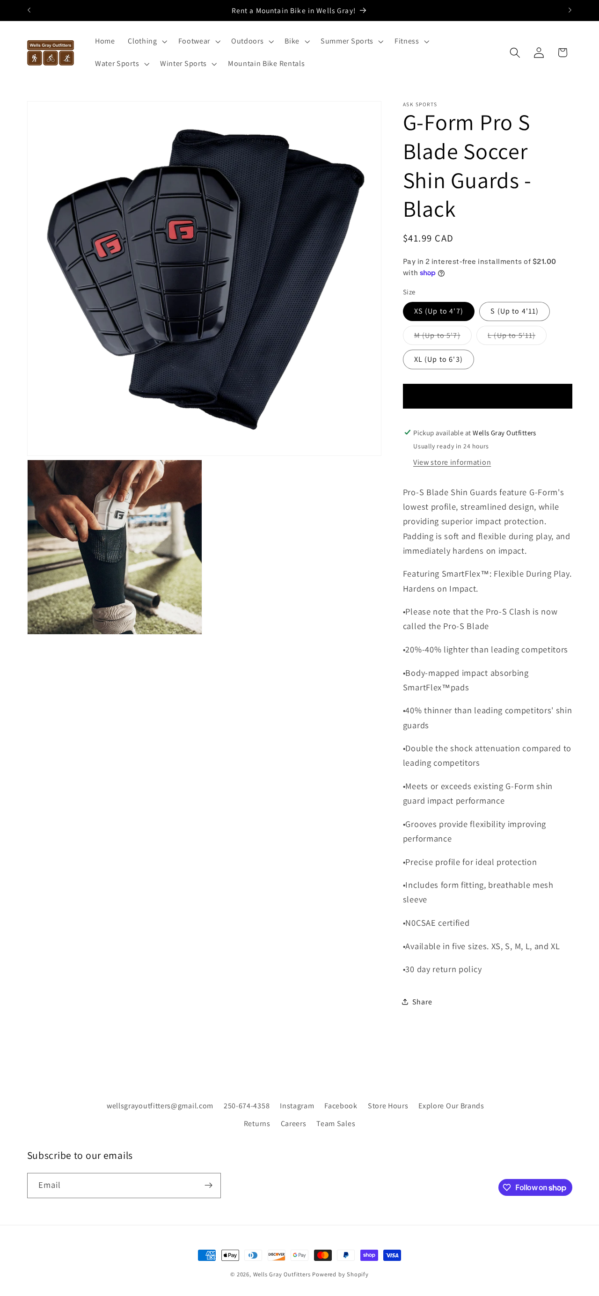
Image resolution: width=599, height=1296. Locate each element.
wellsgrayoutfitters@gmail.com (160, 1106)
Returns (257, 1123)
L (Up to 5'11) (517, 337)
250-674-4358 (247, 1106)
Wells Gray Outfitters (282, 1274)
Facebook (341, 1106)
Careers (294, 1123)
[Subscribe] (208, 1185)
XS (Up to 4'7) (438, 311)
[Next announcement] (570, 10)
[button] (146, 41)
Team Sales (335, 1123)
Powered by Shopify (340, 1274)
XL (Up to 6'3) (438, 359)
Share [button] (422, 1002)
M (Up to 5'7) (443, 337)
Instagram (297, 1106)
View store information (452, 462)
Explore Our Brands (451, 1106)
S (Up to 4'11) (514, 311)
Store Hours (388, 1106)
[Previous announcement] (29, 10)
